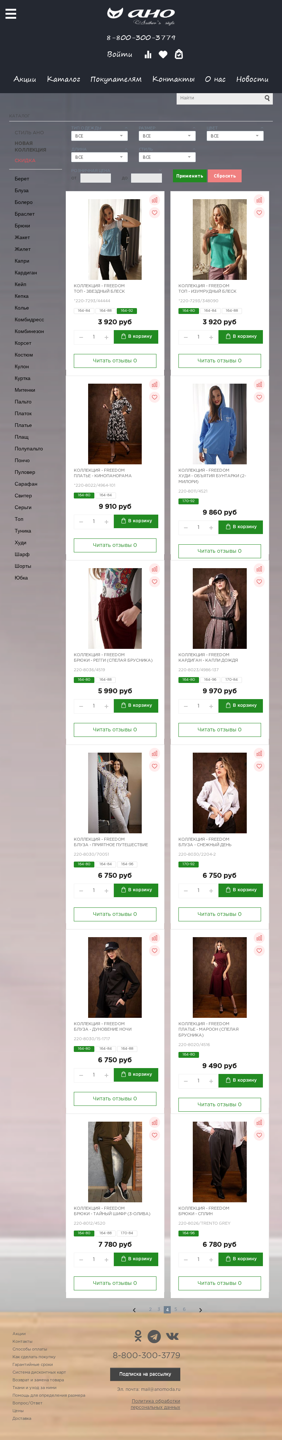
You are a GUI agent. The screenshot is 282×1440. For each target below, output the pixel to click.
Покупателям (116, 79)
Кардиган (26, 272)
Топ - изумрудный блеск (207, 291)
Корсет (23, 343)
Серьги (23, 507)
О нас (215, 79)
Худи (20, 542)
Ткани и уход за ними (34, 1388)
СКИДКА (25, 161)
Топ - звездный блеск (99, 291)
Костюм (24, 355)
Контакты (173, 79)
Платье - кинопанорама (103, 476)
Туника (23, 531)
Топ (19, 519)
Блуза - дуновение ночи (102, 1029)
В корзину (140, 337)
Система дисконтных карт (39, 1372)
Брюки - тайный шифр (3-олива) (112, 1214)
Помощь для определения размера (48, 1395)
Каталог (63, 79)
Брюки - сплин (195, 1214)
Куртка (22, 378)
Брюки (22, 226)
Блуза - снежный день (204, 845)
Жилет (22, 249)
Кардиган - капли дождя (208, 660)
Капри (22, 261)
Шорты (23, 566)
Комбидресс (29, 319)
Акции (25, 79)
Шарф (22, 554)
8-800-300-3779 (141, 37)
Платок (23, 413)
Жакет (22, 237)
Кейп (20, 284)
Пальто (23, 402)
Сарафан (26, 484)
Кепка (22, 296)
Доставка (21, 1419)
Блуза (22, 190)
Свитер (23, 495)
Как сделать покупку (34, 1357)
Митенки (25, 390)
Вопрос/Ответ (27, 1403)
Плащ (22, 437)
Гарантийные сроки (32, 1365)
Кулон (22, 366)
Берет (22, 179)
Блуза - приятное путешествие (111, 845)
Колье (22, 308)
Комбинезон (29, 331)
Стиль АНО (29, 133)
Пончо (22, 460)
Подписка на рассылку (145, 1374)
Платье (23, 425)
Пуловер (25, 472)
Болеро (24, 202)
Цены (18, 1411)
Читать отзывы (115, 361)
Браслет (25, 214)
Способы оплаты (29, 1349)
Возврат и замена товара (38, 1380)
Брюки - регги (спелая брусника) (113, 660)
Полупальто (29, 449)
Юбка (21, 578)
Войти (121, 54)
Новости (252, 79)
